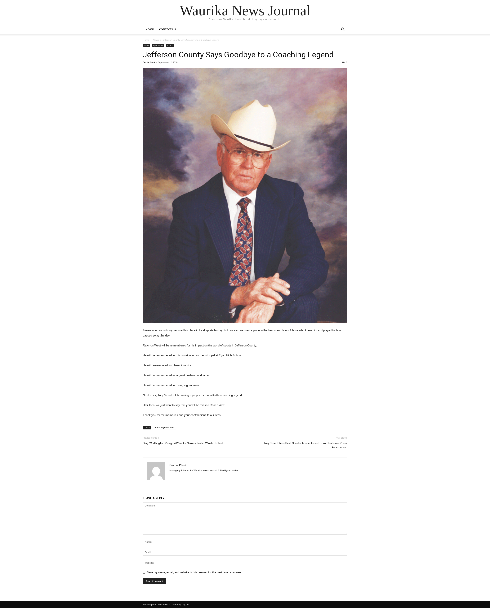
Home (149, 29)
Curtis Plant (149, 62)
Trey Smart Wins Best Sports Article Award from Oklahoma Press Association (305, 445)
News (156, 39)
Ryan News (158, 45)
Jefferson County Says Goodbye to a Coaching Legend (238, 54)
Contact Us (167, 29)
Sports (170, 45)
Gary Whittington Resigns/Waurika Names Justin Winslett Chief (183, 443)
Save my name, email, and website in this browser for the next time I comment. (194, 572)
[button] (342, 30)
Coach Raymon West (164, 427)
